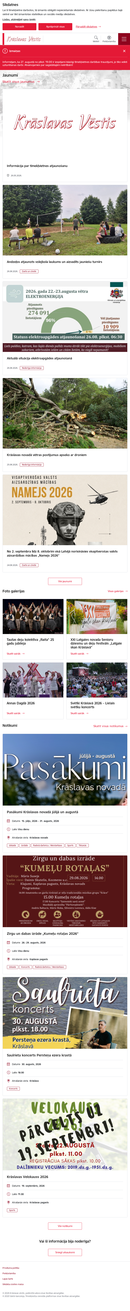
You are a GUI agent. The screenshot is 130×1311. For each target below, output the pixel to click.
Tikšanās (82, 845)
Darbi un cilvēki (29, 271)
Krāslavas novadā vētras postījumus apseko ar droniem (46, 455)
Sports (70, 845)
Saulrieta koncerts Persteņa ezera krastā (39, 1055)
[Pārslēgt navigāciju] (124, 39)
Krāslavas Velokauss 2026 (27, 1177)
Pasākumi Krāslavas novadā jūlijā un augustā (42, 812)
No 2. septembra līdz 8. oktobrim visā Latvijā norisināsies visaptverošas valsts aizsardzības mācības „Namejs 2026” (62, 553)
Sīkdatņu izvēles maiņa (13, 1284)
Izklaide (12, 845)
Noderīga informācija (31, 368)
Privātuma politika (11, 1268)
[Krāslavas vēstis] (24, 39)
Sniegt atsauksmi (65, 1252)
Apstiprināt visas (55, 26)
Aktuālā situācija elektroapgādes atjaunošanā (39, 358)
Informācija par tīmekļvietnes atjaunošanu (37, 166)
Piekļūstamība (9, 1273)
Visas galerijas (116, 591)
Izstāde (24, 845)
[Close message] (124, 51)
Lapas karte (8, 1279)
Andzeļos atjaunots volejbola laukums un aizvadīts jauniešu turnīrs (54, 262)
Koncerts (25, 967)
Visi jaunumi (65, 581)
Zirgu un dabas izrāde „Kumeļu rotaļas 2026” (42, 934)
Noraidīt (19, 26)
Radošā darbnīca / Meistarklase (47, 845)
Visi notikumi (65, 1226)
